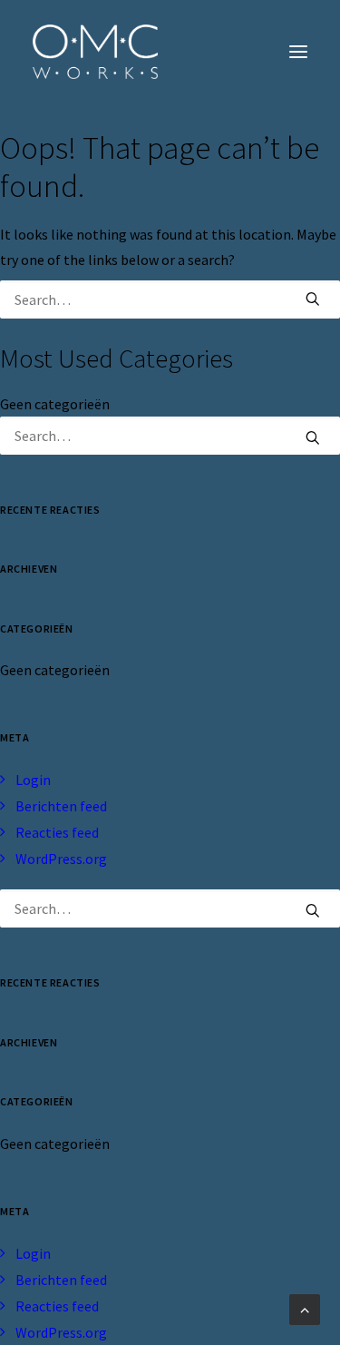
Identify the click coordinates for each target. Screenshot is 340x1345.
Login (33, 780)
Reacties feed (57, 832)
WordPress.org (61, 858)
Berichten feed (61, 806)
